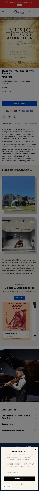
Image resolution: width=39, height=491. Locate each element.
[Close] (35, 449)
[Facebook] (17, 484)
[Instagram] (22, 484)
